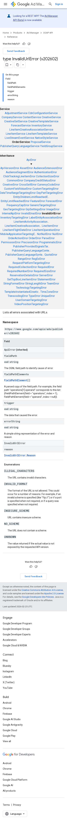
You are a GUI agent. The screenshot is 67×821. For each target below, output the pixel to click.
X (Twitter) (8, 682)
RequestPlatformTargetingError (31, 263)
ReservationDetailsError (24, 275)
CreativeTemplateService (43, 121)
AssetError (26, 168)
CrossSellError (28, 184)
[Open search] (50, 4)
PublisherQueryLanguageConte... (31, 250)
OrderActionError (18, 238)
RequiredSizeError (45, 271)
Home (6, 32)
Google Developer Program (17, 623)
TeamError (53, 283)
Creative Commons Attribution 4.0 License (42, 590)
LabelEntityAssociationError (45, 217)
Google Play (9, 735)
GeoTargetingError (14, 209)
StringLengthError (35, 283)
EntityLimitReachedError (15, 201)
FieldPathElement (15, 380)
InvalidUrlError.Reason (20, 455)
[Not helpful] (29, 43)
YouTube (8, 687)
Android (7, 702)
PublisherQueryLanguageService (20, 146)
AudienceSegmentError (20, 172)
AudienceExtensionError (48, 168)
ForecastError (54, 201)
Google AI (8, 785)
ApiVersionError (9, 168)
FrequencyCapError (18, 205)
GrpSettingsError (36, 209)
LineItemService (15, 133)
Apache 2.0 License (54, 593)
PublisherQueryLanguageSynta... (24, 254)
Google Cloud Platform (15, 779)
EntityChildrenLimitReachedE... (31, 197)
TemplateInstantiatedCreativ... (22, 291)
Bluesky (7, 665)
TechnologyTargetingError (31, 287)
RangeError (24, 258)
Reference (12, 37)
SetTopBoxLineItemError (22, 279)
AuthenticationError (45, 172)
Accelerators (10, 640)
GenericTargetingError (43, 205)
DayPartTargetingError (49, 192)
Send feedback (16, 51)
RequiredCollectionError (22, 267)
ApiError (31, 159)
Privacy (17, 804)
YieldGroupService (51, 146)
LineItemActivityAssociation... (31, 221)
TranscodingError (18, 296)
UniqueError (48, 296)
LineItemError (50, 225)
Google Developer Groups (16, 629)
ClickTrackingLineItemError (19, 176)
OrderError (35, 238)
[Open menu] (5, 4)
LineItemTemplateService (41, 133)
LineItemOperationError (46, 230)
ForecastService (21, 125)
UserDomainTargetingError (31, 300)
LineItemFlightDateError (17, 230)
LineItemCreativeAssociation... (23, 225)
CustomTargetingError (45, 188)
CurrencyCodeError (48, 184)
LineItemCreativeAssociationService (31, 129)
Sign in (59, 4)
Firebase (7, 713)
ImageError (52, 209)
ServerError (46, 275)
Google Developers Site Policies (38, 597)
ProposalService (41, 142)
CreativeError (10, 184)
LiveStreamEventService (19, 137)
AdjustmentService (16, 113)
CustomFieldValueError (18, 188)
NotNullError (44, 234)
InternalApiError (11, 213)
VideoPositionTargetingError (31, 304)
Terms (6, 804)
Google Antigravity (13, 724)
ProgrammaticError (50, 242)
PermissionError (11, 242)
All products (9, 790)
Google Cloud (10, 730)
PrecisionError (29, 242)
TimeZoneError (49, 291)
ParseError (48, 238)
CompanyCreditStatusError (40, 180)
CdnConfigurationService (43, 113)
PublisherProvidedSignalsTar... (31, 246)
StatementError (46, 279)
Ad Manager (38, 4)
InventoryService (41, 125)
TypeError (34, 296)
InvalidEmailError (31, 213)
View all (7, 741)
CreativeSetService (15, 121)
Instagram (8, 671)
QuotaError (50, 254)
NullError (57, 234)
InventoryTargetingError (14, 217)
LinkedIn (7, 676)
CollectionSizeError (47, 176)
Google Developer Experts (17, 634)
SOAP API (48, 32)
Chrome (7, 708)
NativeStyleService (46, 137)
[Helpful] (23, 43)
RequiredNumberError (20, 271)
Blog (5, 660)
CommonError (15, 180)
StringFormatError (14, 283)
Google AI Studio (12, 719)
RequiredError (46, 267)
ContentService (32, 117)
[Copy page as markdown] (18, 65)
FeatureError (37, 201)
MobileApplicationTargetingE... (18, 234)
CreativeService (51, 117)
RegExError (38, 258)
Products (17, 32)
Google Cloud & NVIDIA (15, 645)
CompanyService (12, 117)
